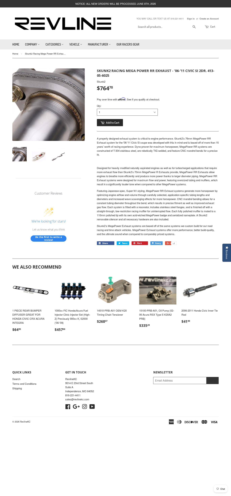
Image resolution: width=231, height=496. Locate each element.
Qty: (99, 106)
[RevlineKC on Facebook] (67, 407)
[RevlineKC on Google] (76, 407)
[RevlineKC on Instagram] (84, 407)
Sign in (191, 18)
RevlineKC (25, 421)
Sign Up (212, 380)
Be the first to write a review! (48, 238)
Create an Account (209, 18)
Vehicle (74, 44)
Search (16, 379)
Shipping (17, 388)
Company (31, 44)
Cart (212, 26)
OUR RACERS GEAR (128, 44)
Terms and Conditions (24, 383)
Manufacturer (98, 44)
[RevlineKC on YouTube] (92, 407)
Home (15, 44)
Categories (53, 44)
